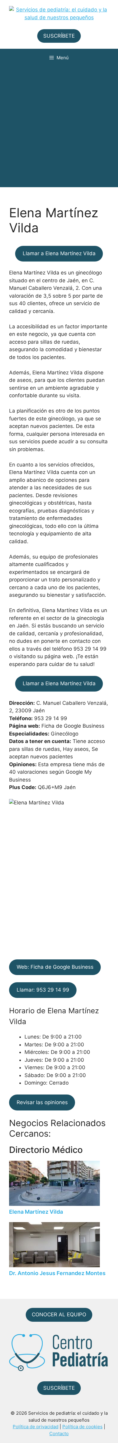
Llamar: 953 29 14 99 (43, 990)
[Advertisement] (59, 128)
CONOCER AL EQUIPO (59, 1314)
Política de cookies (82, 1426)
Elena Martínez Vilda (36, 1212)
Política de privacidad (35, 1426)
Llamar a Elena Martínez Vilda (59, 253)
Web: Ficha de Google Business (55, 967)
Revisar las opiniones (42, 1102)
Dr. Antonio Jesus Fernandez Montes (57, 1273)
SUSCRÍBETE (59, 36)
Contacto (59, 1433)
